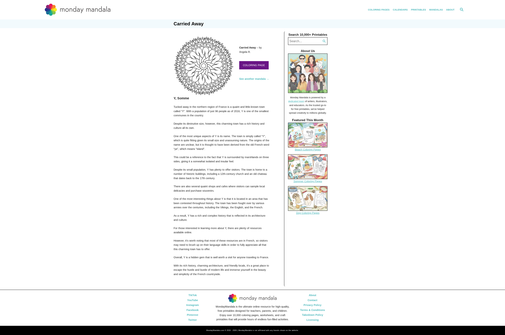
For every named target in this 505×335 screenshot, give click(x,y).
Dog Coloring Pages (307, 212)
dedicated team (296, 101)
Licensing (312, 319)
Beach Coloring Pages (308, 149)
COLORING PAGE (254, 65)
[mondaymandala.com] (95, 9)
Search (324, 41)
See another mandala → (254, 78)
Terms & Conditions (312, 310)
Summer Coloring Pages (308, 181)
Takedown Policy (312, 314)
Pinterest (192, 314)
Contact (312, 300)
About (312, 295)
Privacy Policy (312, 305)
